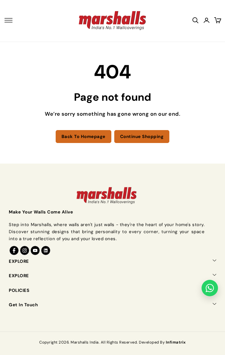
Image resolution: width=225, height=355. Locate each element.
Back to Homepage (83, 136)
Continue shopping (142, 136)
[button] (8, 20)
